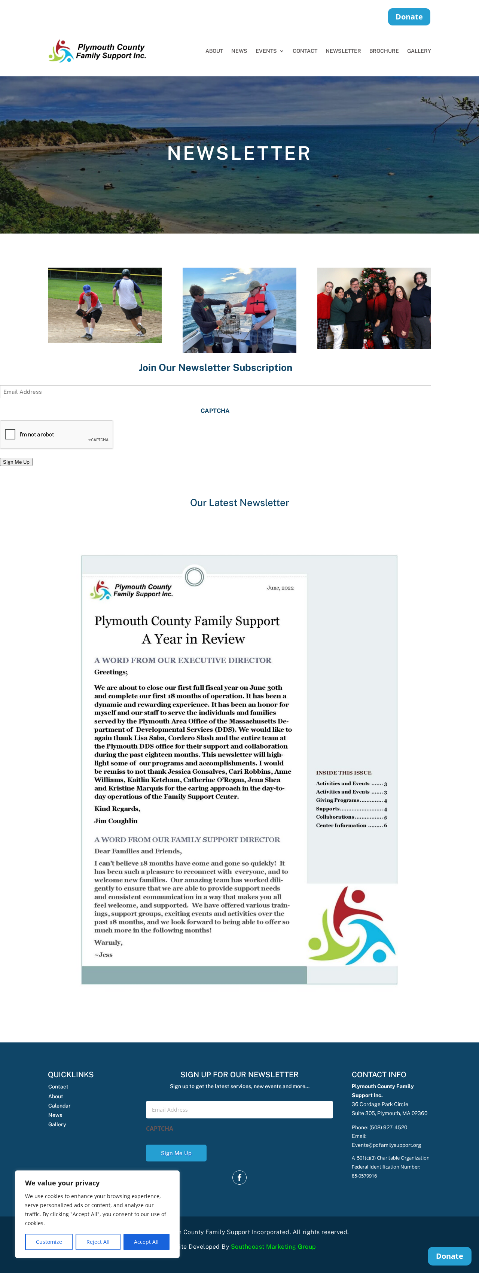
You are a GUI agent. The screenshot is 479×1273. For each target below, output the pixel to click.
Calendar (59, 1106)
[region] (97, 1214)
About (214, 51)
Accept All (146, 1241)
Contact (305, 51)
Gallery (419, 51)
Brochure (384, 51)
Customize (49, 1241)
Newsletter (343, 51)
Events (266, 51)
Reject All (98, 1241)
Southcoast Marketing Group (273, 1246)
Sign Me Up (16, 462)
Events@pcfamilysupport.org (386, 1145)
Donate (409, 17)
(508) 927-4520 (388, 1127)
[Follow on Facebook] (239, 1177)
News (239, 51)
